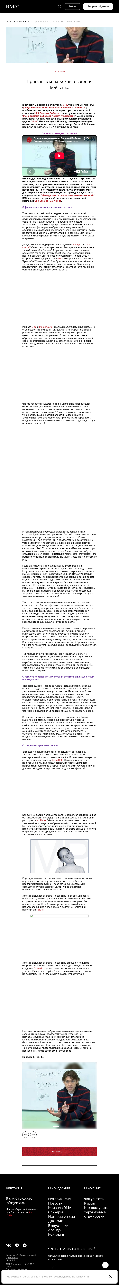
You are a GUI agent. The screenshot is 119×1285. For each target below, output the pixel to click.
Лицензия (10, 1260)
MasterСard (45, 327)
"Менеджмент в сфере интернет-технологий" (67, 195)
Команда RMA (59, 1208)
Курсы (89, 1203)
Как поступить (96, 1208)
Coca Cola (57, 760)
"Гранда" (77, 244)
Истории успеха (61, 1217)
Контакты (56, 1234)
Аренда (54, 1230)
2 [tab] (63, 1126)
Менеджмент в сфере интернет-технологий (49, 116)
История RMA (59, 1199)
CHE (65, 104)
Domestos (39, 968)
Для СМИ (56, 1221)
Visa (34, 327)
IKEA (60, 258)
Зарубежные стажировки (95, 1214)
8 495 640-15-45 (19, 1198)
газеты (40, 909)
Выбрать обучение (98, 6)
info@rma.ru (15, 1203)
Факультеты (94, 1199)
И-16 (34, 121)
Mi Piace (41, 820)
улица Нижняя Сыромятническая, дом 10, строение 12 (54, 107)
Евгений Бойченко (50, 201)
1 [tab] (56, 1126)
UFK (36, 113)
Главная (10, 21)
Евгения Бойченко (50, 113)
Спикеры (55, 1212)
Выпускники (58, 1226)
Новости (24, 21)
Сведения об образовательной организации (21, 1256)
